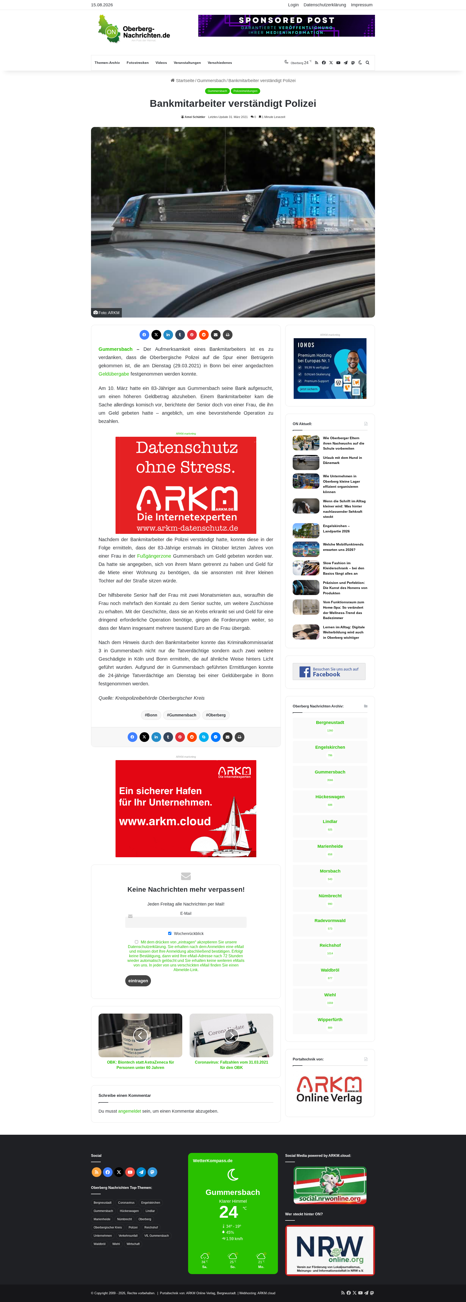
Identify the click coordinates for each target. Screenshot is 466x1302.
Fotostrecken (138, 63)
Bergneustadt (102, 1202)
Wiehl (116, 1244)
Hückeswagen (129, 1211)
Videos (161, 63)
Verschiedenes (220, 63)
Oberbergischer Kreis (108, 1227)
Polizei (133, 1227)
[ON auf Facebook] (329, 678)
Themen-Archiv (107, 63)
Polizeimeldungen (245, 91)
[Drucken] (228, 335)
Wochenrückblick (188, 933)
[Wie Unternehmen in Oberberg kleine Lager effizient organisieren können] (306, 480)
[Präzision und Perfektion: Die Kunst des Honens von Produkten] (306, 587)
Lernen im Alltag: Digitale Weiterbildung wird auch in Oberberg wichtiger (344, 632)
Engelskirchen (150, 1202)
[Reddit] (204, 335)
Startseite (184, 80)
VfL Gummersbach (156, 1235)
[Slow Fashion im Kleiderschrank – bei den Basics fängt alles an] (306, 567)
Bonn (152, 715)
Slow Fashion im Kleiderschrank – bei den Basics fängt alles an (343, 568)
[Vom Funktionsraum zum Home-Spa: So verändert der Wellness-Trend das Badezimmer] (306, 606)
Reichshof (151, 1227)
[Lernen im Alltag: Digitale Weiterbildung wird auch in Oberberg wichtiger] (306, 631)
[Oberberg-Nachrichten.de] (133, 28)
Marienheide (102, 1219)
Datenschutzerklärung (325, 4)
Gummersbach (211, 80)
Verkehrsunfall (128, 1235)
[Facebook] (144, 335)
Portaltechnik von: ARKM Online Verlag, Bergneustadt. (198, 1293)
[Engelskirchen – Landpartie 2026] (306, 530)
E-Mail (185, 913)
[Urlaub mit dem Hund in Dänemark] (306, 462)
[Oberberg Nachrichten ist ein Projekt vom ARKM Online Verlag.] (329, 1106)
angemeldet (129, 1111)
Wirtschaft (133, 1244)
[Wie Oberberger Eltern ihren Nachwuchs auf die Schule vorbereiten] (306, 442)
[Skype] (204, 737)
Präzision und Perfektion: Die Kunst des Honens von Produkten (345, 588)
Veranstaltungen (187, 63)
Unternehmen (103, 1235)
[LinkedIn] (168, 335)
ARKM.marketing (186, 433)
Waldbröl (100, 1244)
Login (293, 4)
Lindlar (150, 1211)
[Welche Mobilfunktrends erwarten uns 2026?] (306, 549)
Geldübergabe (114, 374)
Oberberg (217, 715)
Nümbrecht (124, 1219)
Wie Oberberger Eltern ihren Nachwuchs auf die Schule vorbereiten (343, 443)
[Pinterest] (192, 335)
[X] (156, 335)
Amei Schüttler (195, 117)
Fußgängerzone (154, 556)
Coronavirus (126, 1202)
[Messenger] (216, 737)
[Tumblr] (180, 335)
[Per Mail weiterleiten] (216, 335)
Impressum (362, 4)
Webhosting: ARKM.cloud (257, 1293)
